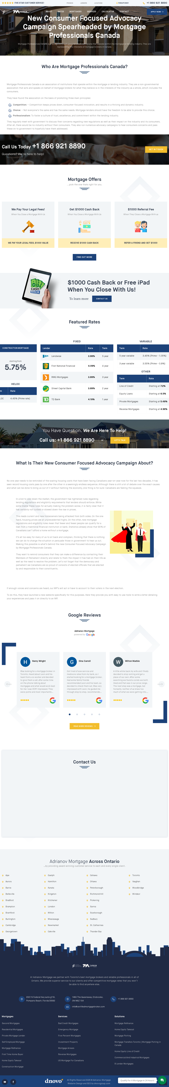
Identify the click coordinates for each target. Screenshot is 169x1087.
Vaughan (136, 882)
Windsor (136, 894)
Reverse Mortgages (67, 1054)
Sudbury (93, 919)
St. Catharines (96, 925)
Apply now (156, 12)
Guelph (51, 875)
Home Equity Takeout (11, 1061)
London (51, 907)
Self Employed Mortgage (13, 1042)
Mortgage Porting (123, 1036)
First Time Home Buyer (12, 1054)
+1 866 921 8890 (157, 3)
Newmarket (53, 925)
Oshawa (93, 875)
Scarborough (96, 913)
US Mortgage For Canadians (71, 1061)
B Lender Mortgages (124, 1064)
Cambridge (11, 925)
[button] (70, 714)
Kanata (51, 888)
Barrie (8, 888)
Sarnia (93, 907)
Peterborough (96, 888)
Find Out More (84, 257)
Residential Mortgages (12, 1030)
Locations (98, 3)
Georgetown (11, 932)
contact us (102, 299)
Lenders (84, 3)
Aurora (9, 882)
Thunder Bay (96, 932)
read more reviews (83, 726)
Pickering (94, 900)
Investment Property (68, 1042)
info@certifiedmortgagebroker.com (88, 1007)
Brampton (10, 907)
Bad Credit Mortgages (68, 1023)
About (49, 12)
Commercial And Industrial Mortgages (132, 1058)
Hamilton (52, 882)
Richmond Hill (96, 894)
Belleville (10, 894)
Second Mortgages (11, 1023)
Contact (124, 12)
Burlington (10, 919)
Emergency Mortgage (68, 1030)
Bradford (9, 900)
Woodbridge (138, 888)
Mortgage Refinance (11, 1048)
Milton (51, 913)
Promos (70, 3)
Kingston (52, 894)
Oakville (51, 932)
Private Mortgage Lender (13, 1036)
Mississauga (53, 919)
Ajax (7, 875)
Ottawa (93, 882)
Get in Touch (156, 150)
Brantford (10, 913)
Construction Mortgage (13, 1067)
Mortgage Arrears (66, 1048)
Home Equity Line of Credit (127, 1052)
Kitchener (52, 900)
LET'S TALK (120, 440)
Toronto (136, 875)
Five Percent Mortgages (69, 1036)
